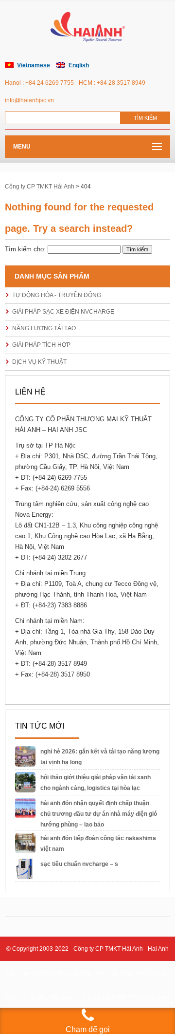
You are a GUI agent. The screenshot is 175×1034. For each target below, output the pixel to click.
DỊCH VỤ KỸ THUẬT (39, 361)
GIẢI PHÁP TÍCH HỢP (41, 344)
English (79, 65)
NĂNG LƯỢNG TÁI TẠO (44, 328)
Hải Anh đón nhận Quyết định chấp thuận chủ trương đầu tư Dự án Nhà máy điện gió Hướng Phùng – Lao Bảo (98, 814)
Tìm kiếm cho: (25, 249)
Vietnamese (33, 65)
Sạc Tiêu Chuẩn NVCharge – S (79, 864)
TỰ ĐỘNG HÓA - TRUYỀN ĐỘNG (56, 295)
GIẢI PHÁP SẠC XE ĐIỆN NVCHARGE (63, 311)
